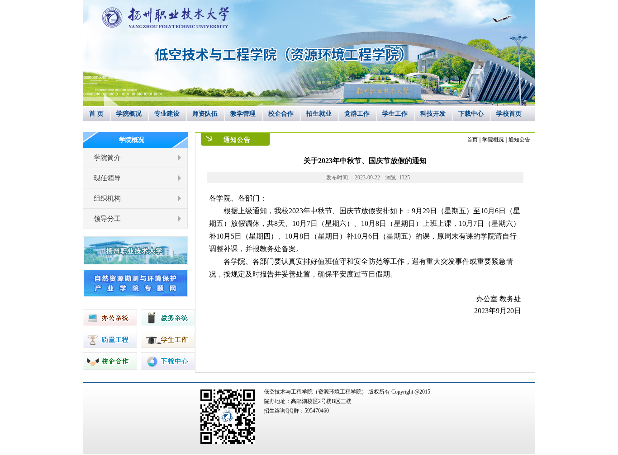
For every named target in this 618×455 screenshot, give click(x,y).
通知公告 (519, 139)
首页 (472, 139)
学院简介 (107, 157)
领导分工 (107, 218)
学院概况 (493, 139)
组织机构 (107, 198)
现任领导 (107, 178)
